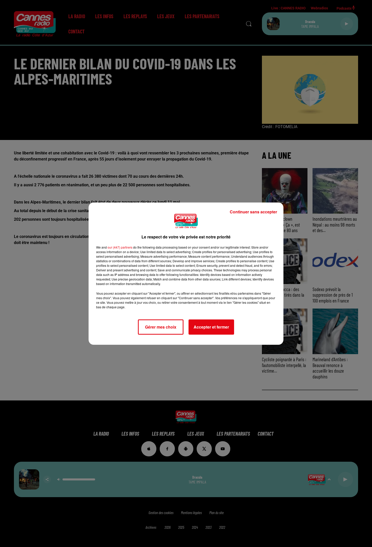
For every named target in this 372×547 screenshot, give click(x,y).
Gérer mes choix (160, 327)
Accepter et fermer (211, 327)
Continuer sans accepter (253, 212)
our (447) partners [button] (120, 247)
